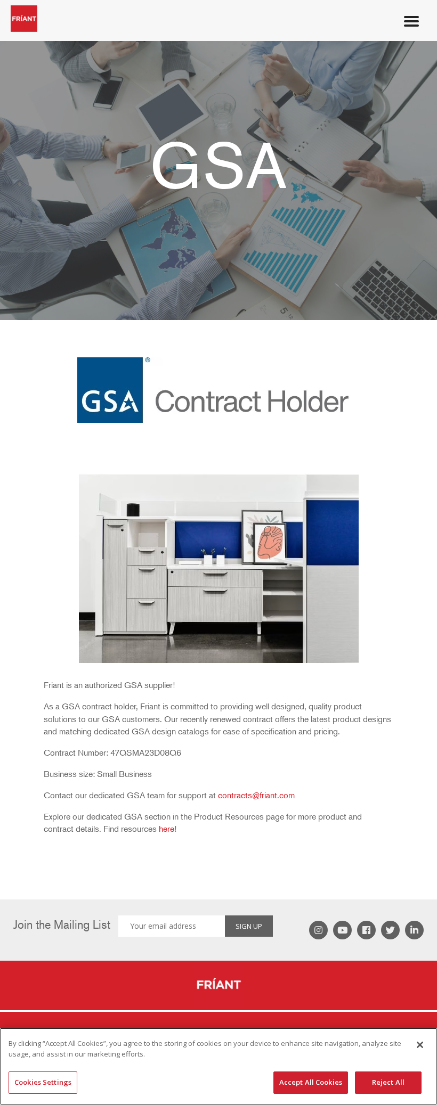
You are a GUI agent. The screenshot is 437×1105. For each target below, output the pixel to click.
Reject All (388, 1082)
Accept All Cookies (310, 1082)
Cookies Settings (42, 1082)
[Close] (420, 1045)
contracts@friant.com (256, 795)
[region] (218, 1066)
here (166, 828)
